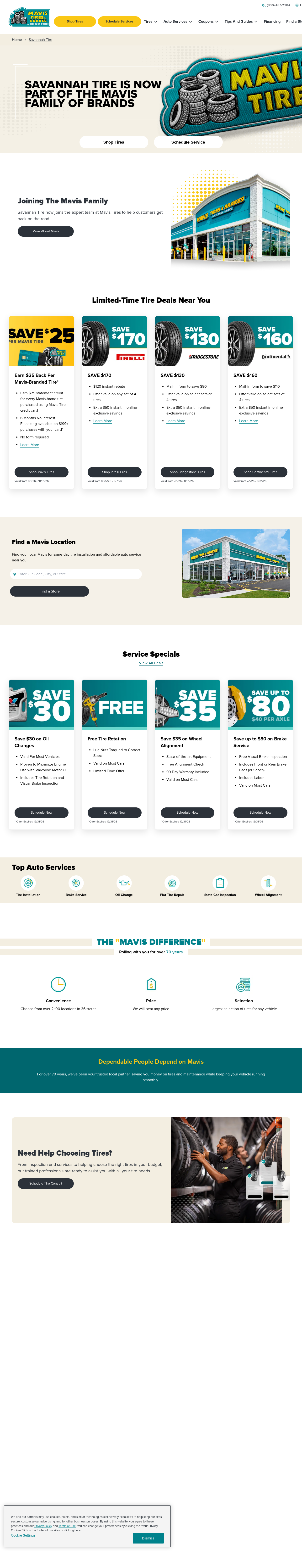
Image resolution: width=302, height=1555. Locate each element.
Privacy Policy (43, 1526)
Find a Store (50, 591)
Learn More (29, 444)
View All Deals (151, 663)
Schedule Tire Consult (45, 1183)
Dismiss (148, 1538)
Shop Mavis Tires (41, 472)
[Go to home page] (29, 17)
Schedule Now (41, 813)
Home (17, 39)
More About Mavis (45, 231)
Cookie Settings (23, 1535)
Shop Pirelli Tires (114, 472)
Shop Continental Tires (260, 472)
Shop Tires (75, 21)
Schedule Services (119, 21)
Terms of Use (67, 1526)
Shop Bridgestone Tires (187, 472)
